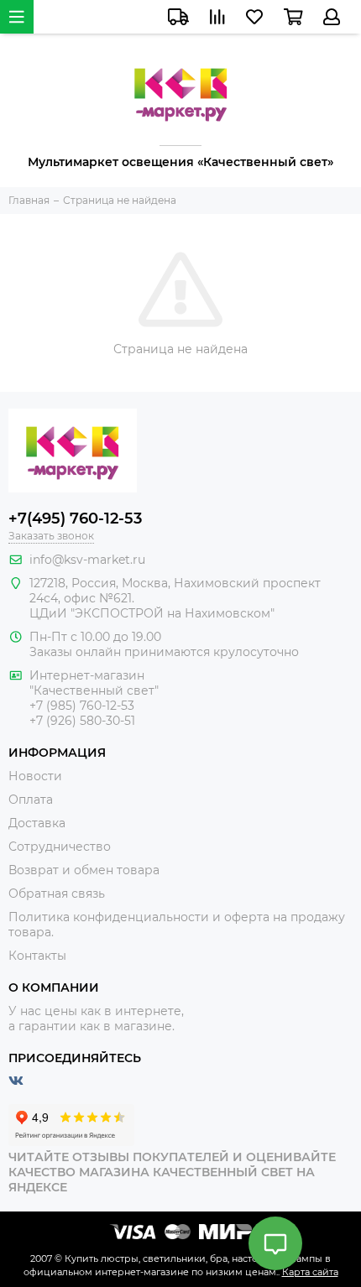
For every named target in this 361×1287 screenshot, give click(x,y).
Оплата (30, 799)
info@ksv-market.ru (87, 559)
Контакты (37, 955)
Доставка (36, 823)
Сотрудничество (59, 846)
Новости (35, 776)
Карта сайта (310, 1272)
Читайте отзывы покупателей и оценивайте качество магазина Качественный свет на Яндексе (172, 1172)
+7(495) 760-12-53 (75, 518)
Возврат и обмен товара (84, 870)
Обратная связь (56, 893)
